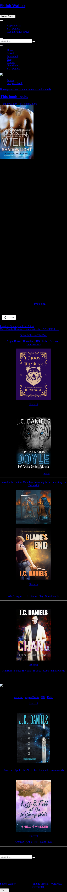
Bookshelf (12, 56)
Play (40, 596)
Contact (11, 62)
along (47, 473)
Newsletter (13, 65)
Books (10, 80)
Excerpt (33, 404)
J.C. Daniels (13, 28)
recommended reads (40, 89)
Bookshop (28, 341)
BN (38, 341)
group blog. (40, 303)
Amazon (54, 341)
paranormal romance (18, 89)
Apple (19, 596)
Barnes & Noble (22, 670)
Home (10, 50)
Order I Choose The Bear (33, 335)
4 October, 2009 (28, 103)
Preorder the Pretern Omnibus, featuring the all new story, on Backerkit (33, 484)
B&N (26, 770)
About (10, 53)
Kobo (45, 341)
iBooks (37, 670)
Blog (9, 59)
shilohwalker (9, 103)
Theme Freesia (40, 883)
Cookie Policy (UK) (18, 31)
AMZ (11, 596)
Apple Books (14, 341)
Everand (43, 770)
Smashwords (34, 344)
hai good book (15, 83)
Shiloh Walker (12, 5)
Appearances (14, 25)
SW (50, 841)
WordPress (56, 883)
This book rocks (14, 96)
